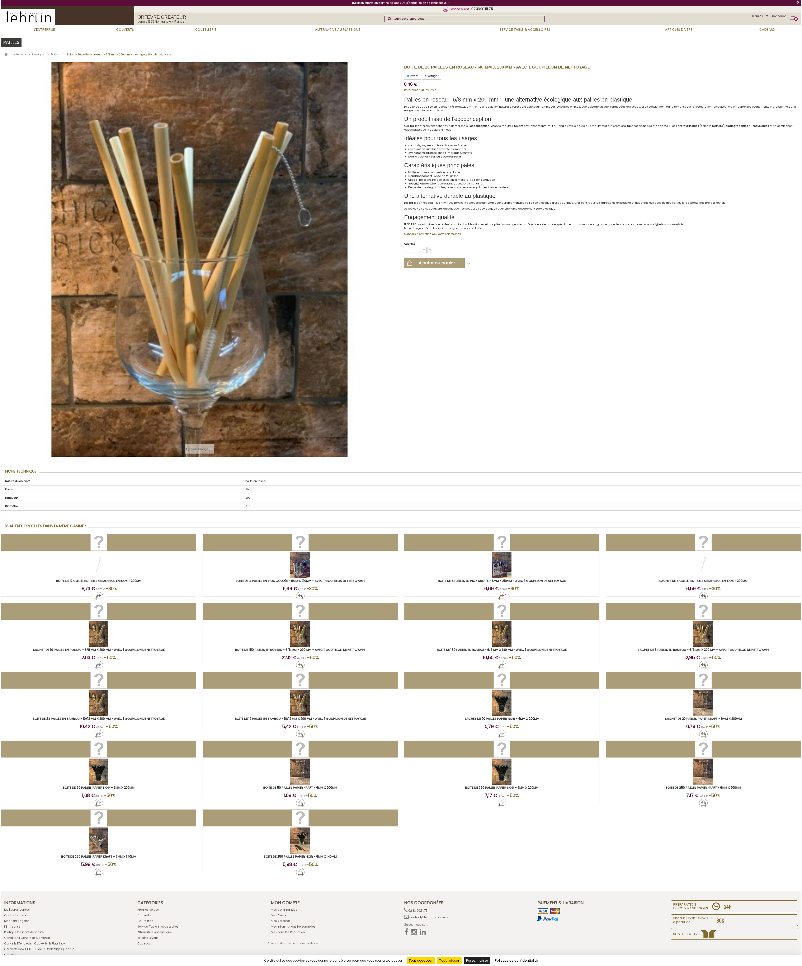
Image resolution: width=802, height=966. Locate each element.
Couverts (125, 29)
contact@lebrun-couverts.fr (430, 917)
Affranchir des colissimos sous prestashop (293, 943)
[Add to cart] (99, 596)
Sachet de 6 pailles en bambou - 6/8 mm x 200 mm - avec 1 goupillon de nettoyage (703, 649)
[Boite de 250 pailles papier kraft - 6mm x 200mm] (703, 772)
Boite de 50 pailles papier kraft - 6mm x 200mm (300, 787)
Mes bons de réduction (288, 932)
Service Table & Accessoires (525, 29)
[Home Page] (6, 55)
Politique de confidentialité (24, 932)
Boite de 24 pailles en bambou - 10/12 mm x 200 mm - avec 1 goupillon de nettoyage (99, 718)
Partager (432, 76)
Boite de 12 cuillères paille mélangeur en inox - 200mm (98, 580)
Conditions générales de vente (27, 938)
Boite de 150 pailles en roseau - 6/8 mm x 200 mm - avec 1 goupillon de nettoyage (300, 649)
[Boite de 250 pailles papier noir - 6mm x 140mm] (300, 840)
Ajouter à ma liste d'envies (491, 263)
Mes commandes (284, 910)
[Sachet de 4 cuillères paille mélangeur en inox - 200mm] (703, 565)
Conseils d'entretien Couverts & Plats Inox (34, 943)
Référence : (412, 90)
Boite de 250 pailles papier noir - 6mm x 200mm (501, 787)
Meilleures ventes (17, 910)
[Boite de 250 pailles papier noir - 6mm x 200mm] (501, 772)
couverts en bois (442, 209)
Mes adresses (281, 921)
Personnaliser (477, 960)
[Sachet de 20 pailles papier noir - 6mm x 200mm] (501, 703)
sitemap (10, 955)
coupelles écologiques (481, 209)
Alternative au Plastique (337, 29)
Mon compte (285, 903)
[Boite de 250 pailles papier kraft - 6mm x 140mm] (98, 840)
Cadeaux (767, 29)
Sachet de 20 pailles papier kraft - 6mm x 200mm (703, 718)
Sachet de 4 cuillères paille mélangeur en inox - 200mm (703, 580)
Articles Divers (678, 29)
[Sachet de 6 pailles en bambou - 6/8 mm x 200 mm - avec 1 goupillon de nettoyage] (703, 634)
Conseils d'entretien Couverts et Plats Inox (432, 234)
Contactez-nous (16, 915)
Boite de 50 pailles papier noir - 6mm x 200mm (99, 787)
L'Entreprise (44, 29)
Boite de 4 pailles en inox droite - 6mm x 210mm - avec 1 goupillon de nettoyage (502, 580)
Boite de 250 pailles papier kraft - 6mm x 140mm (98, 856)
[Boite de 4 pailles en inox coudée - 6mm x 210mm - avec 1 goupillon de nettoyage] (300, 565)
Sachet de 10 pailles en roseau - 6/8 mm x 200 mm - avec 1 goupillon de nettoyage (99, 649)
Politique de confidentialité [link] (516, 960)
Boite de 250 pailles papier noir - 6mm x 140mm (300, 856)
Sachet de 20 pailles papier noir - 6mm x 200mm (501, 718)
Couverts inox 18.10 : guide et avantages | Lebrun (39, 949)
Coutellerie (205, 29)
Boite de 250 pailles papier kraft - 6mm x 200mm (703, 787)
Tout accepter (421, 960)
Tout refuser (449, 960)
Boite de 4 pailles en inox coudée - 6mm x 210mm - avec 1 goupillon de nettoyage (300, 580)
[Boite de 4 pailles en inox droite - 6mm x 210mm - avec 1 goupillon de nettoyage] (501, 565)
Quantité (409, 243)
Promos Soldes (148, 910)
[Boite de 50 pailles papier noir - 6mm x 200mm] (98, 772)
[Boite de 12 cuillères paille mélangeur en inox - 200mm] (98, 565)
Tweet (413, 76)
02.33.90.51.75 (482, 8)
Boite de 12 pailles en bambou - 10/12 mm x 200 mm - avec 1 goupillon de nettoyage (300, 718)
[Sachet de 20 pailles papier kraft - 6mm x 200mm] (703, 703)
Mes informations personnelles (293, 926)
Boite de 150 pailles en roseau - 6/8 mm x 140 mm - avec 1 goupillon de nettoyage (502, 649)
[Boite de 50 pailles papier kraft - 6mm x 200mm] (300, 772)
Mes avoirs (278, 915)
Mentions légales (16, 921)
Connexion (779, 16)
